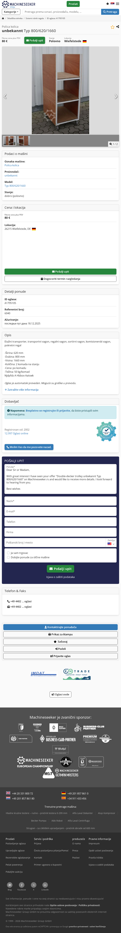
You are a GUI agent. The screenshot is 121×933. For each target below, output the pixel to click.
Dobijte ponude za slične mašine (30, 557)
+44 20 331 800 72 (22, 793)
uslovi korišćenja (98, 926)
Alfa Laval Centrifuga (79, 820)
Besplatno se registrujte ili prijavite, (48, 410)
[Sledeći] (116, 96)
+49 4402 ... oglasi (21, 601)
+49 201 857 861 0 (77, 793)
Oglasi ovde (61, 694)
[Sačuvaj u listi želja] (112, 27)
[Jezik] (112, 4)
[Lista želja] (107, 4)
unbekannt (11, 175)
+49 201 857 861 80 (23, 798)
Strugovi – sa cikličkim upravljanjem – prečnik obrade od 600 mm (60, 828)
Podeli (62, 649)
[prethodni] (5, 96)
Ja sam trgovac (19, 553)
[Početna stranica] (3, 18)
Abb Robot (57, 820)
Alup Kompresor (106, 813)
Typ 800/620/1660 (15, 185)
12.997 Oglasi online (16, 433)
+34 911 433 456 (76, 798)
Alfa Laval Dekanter (82, 813)
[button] (117, 4)
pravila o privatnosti (78, 926)
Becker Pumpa (38, 820)
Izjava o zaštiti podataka (60, 577)
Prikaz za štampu (62, 634)
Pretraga (111, 12)
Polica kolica (12, 165)
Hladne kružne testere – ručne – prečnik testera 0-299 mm (36, 813)
